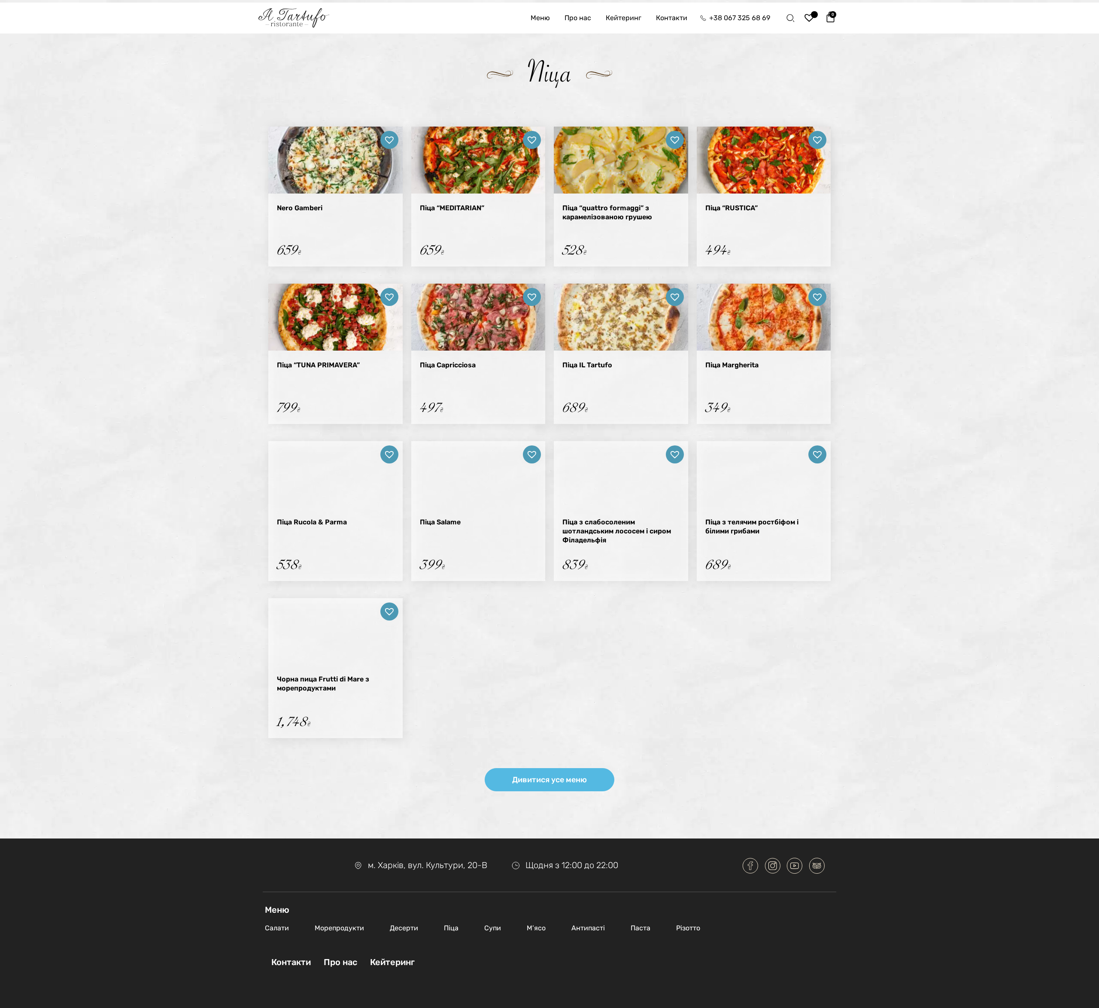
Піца (451, 928)
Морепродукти (339, 928)
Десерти (404, 928)
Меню (540, 18)
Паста (640, 928)
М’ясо (536, 928)
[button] (389, 140)
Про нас (578, 18)
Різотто (688, 928)
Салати (277, 928)
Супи (492, 928)
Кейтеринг (623, 18)
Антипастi (588, 928)
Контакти (671, 18)
